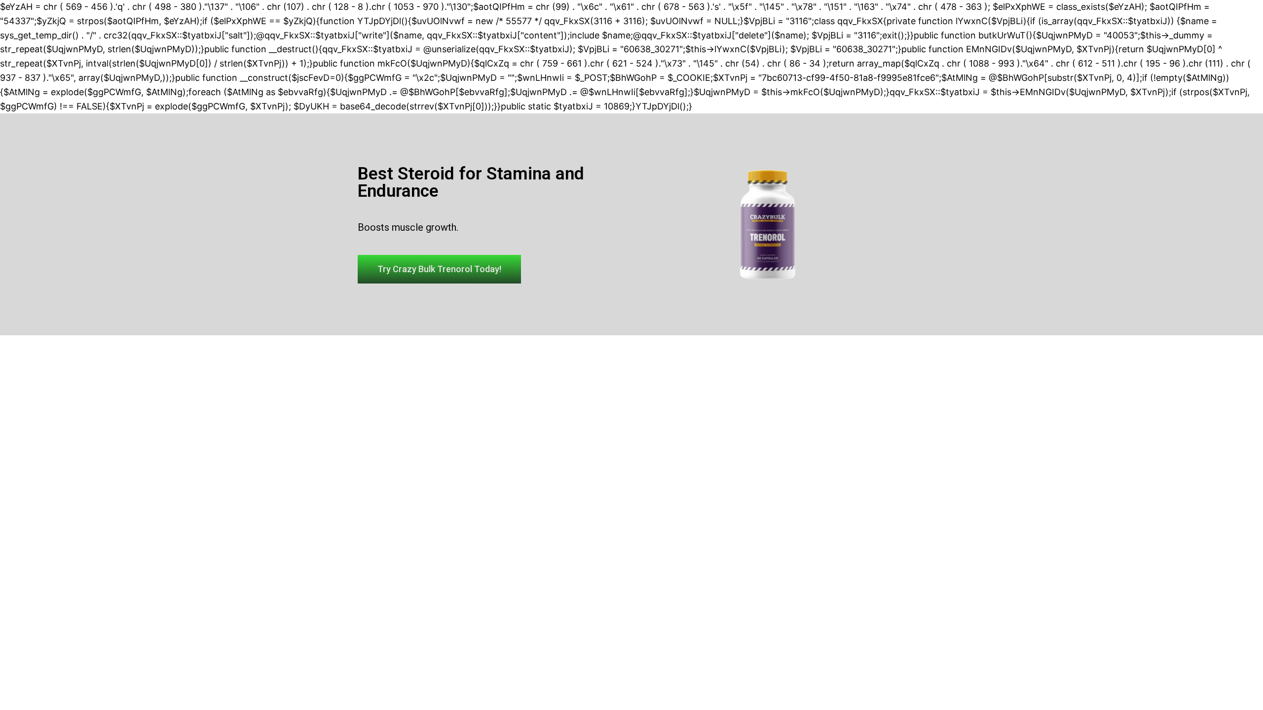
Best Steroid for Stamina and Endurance (471, 182)
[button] (439, 269)
